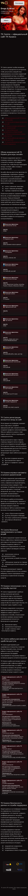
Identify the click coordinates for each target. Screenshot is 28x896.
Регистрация (19, 3)
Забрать (6, 20)
